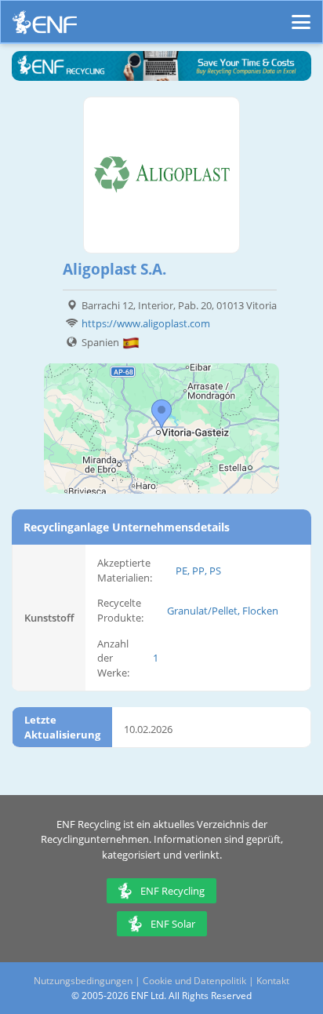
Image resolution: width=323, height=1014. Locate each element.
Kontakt (272, 980)
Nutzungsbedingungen (83, 980)
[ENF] (45, 26)
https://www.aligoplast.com (146, 323)
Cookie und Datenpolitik (194, 980)
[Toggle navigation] (301, 15)
